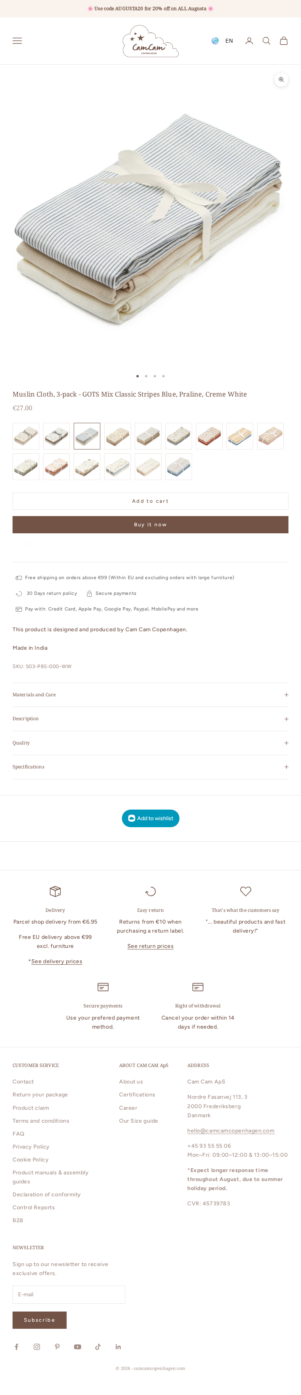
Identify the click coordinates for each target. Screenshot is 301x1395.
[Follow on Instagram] (37, 1347)
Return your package (40, 1094)
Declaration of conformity (47, 1194)
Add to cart (150, 501)
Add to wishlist (155, 818)
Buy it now (150, 524)
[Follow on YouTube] (78, 1347)
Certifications (137, 1094)
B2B (18, 1220)
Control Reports (34, 1207)
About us (131, 1081)
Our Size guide (138, 1121)
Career (128, 1108)
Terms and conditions (41, 1121)
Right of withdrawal (198, 1005)
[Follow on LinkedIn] (118, 1347)
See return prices (150, 946)
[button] (30, 541)
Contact (23, 1081)
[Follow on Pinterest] (57, 1347)
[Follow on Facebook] (16, 1347)
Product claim (31, 1108)
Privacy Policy (31, 1146)
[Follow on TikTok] (98, 1347)
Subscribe (39, 1320)
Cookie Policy (31, 1159)
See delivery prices (57, 961)
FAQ (19, 1133)
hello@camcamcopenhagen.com (231, 1130)
